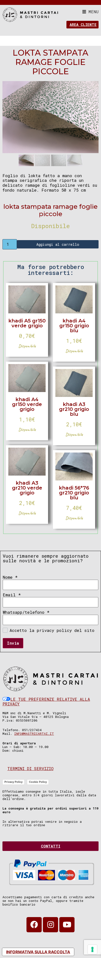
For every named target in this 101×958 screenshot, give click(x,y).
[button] (90, 11)
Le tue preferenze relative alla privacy (46, 701)
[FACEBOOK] (34, 924)
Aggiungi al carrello (57, 244)
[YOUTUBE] (67, 924)
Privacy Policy (13, 782)
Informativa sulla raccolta (38, 951)
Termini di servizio (30, 768)
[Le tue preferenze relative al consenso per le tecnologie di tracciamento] (92, 949)
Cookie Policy (38, 782)
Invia (13, 643)
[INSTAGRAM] (50, 924)
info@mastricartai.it (34, 733)
